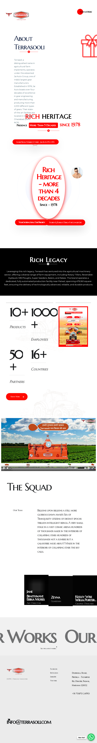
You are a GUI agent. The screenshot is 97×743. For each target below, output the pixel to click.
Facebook (53, 669)
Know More (15, 397)
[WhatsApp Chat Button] (91, 737)
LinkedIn (53, 677)
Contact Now (86, 12)
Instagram (54, 673)
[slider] (37, 468)
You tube (53, 681)
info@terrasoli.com (29, 721)
